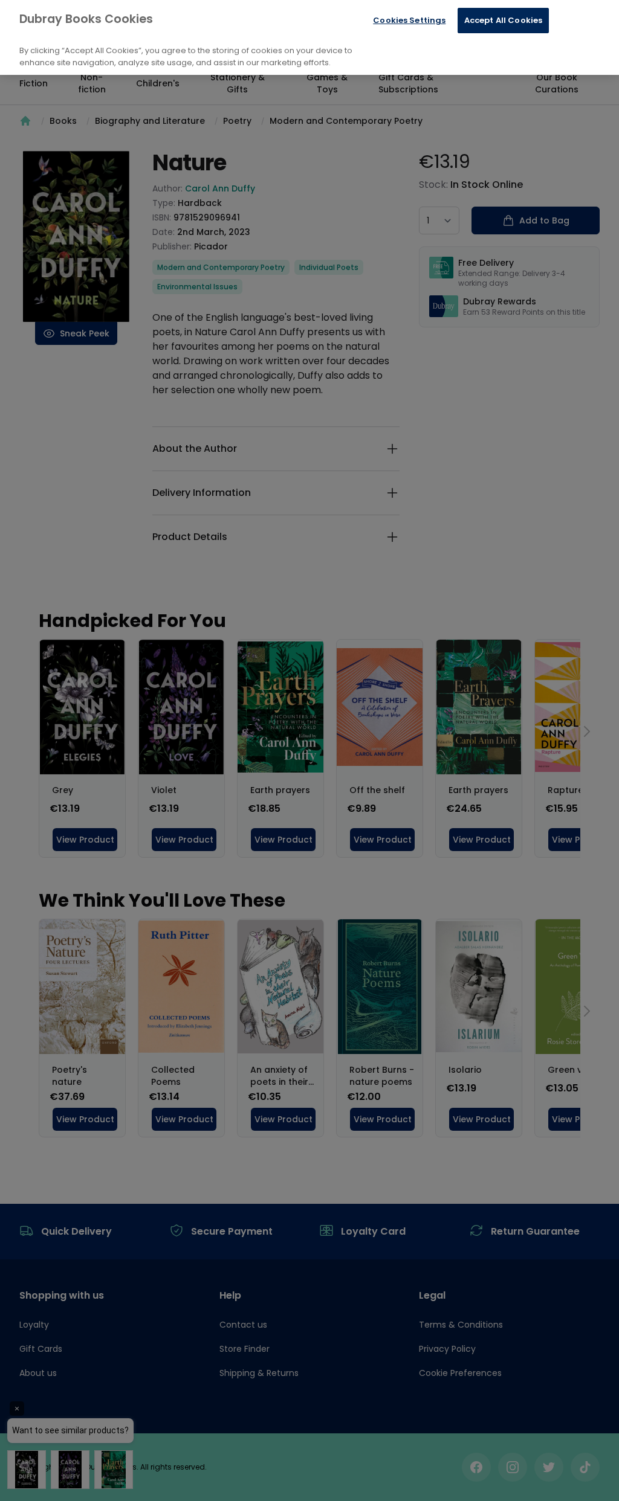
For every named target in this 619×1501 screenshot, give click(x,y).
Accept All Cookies (503, 20)
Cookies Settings (409, 20)
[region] (309, 37)
